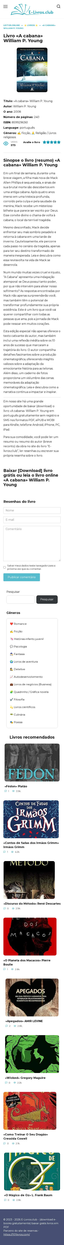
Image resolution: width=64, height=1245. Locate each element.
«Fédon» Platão (16, 786)
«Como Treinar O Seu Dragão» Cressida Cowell (25, 1136)
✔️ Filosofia (17, 699)
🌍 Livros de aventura (24, 661)
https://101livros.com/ (16, 1234)
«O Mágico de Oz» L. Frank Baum (28, 1195)
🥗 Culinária (17, 714)
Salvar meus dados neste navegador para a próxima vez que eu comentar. (31, 567)
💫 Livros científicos (22, 707)
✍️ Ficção (16, 631)
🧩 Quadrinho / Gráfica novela (29, 692)
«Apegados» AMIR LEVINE (24, 1021)
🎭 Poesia (16, 722)
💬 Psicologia (18, 646)
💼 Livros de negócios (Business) (31, 684)
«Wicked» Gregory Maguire (25, 1077)
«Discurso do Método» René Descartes (32, 903)
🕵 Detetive (17, 669)
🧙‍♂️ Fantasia (17, 654)
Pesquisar (13, 591)
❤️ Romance (18, 623)
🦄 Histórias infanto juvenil (27, 639)
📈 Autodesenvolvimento (26, 676)
